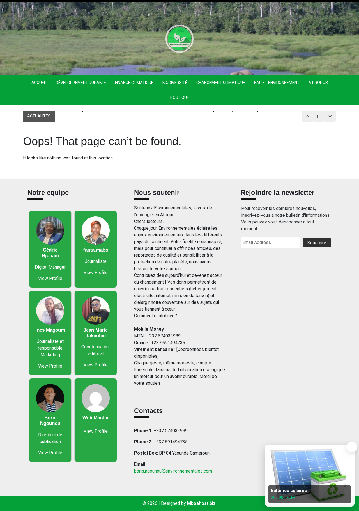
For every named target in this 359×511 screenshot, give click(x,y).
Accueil (39, 82)
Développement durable (81, 82)
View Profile (50, 278)
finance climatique (134, 82)
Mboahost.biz (201, 503)
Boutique (179, 97)
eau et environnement (277, 82)
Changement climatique (220, 82)
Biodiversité (174, 82)
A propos (318, 82)
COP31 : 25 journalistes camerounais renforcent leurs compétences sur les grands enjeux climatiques (173, 116)
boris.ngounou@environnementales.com (173, 471)
